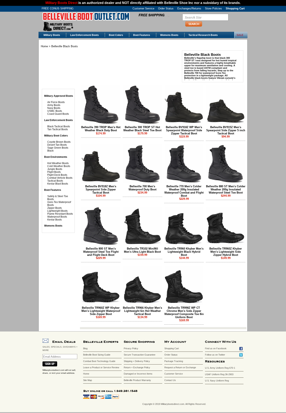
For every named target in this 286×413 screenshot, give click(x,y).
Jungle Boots (54, 169)
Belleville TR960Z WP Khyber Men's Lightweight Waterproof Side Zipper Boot (100, 311)
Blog (85, 348)
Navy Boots (53, 108)
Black (50, 150)
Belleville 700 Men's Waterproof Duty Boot (142, 188)
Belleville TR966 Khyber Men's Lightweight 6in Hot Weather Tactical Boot (142, 311)
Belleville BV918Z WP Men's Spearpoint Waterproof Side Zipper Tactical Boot (184, 130)
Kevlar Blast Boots (57, 183)
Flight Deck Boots (57, 174)
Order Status (166, 8)
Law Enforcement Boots (84, 35)
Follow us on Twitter (215, 354)
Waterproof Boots (57, 216)
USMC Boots (54, 111)
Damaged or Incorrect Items (138, 373)
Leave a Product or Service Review (101, 367)
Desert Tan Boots (57, 144)
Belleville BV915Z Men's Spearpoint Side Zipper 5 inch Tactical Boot (225, 130)
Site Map (87, 380)
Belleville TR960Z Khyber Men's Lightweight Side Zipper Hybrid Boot (225, 251)
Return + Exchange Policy (137, 367)
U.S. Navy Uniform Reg (217, 380)
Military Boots (52, 35)
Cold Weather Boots (58, 166)
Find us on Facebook (216, 348)
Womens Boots (169, 35)
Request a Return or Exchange (180, 367)
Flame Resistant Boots (60, 213)
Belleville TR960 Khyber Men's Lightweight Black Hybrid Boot (184, 251)
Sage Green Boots (57, 147)
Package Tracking (173, 361)
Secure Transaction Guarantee (139, 354)
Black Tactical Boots (58, 126)
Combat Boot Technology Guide (99, 361)
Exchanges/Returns (189, 8)
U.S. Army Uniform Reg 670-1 (220, 368)
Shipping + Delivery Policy (137, 361)
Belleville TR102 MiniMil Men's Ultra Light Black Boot (142, 250)
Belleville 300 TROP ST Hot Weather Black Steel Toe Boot (142, 129)
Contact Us (170, 380)
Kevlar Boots (54, 219)
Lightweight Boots (57, 210)
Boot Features (141, 35)
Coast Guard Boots (58, 113)
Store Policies (213, 8)
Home (44, 46)
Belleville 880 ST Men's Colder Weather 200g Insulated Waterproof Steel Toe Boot (225, 189)
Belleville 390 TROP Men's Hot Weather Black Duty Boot (100, 129)
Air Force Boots (56, 102)
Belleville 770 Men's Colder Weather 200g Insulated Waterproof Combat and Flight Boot (184, 191)
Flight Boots (54, 172)
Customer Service (143, 8)
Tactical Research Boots (203, 35)
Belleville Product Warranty (137, 380)
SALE (240, 35)
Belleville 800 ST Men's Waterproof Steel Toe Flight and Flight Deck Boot (101, 251)
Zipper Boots (54, 207)
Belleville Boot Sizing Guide (96, 354)
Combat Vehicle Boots (59, 177)
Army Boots (53, 105)
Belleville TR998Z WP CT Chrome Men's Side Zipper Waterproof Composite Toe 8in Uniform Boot (184, 312)
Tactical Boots (55, 180)
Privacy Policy (131, 348)
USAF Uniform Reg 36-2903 (219, 374)
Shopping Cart (235, 8)
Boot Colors (116, 35)
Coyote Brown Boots (59, 141)
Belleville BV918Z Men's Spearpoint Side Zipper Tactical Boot (100, 189)
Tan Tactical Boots (57, 129)
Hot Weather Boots (58, 163)
